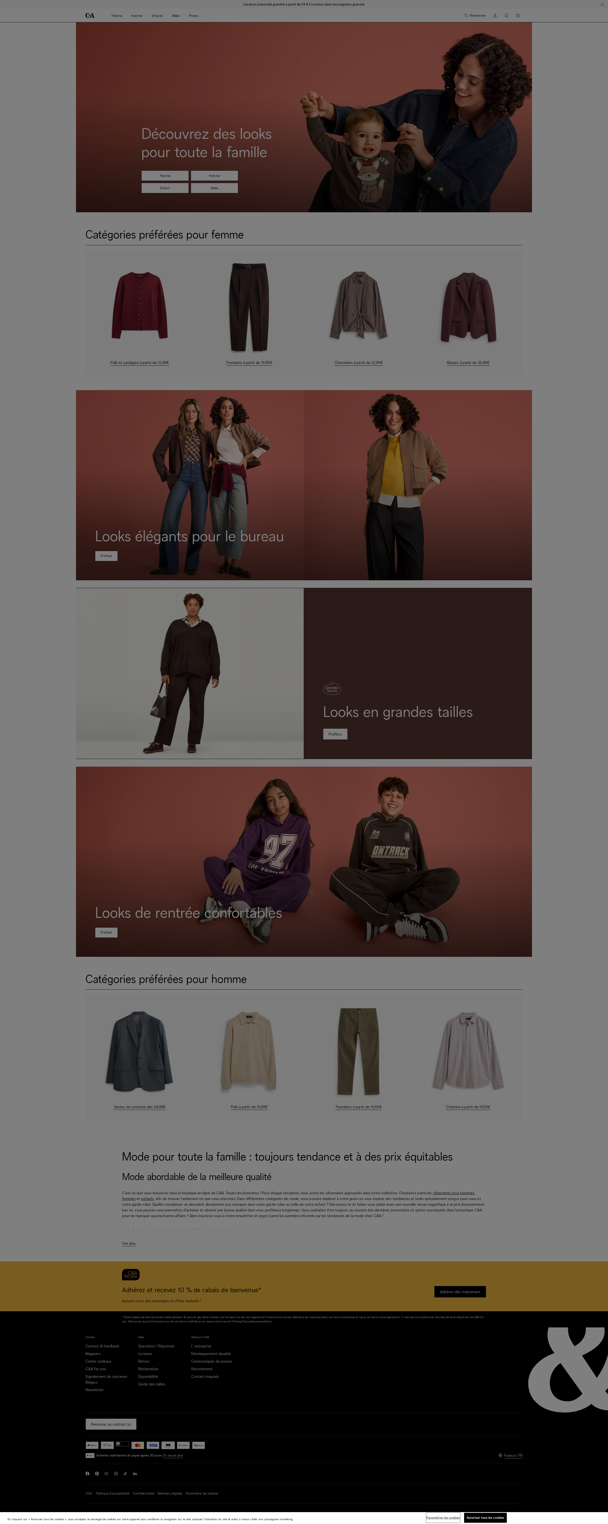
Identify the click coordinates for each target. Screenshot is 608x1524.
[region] (304, 1518)
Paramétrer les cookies (443, 1517)
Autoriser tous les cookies (485, 1517)
